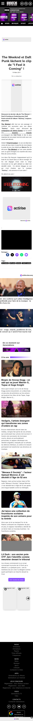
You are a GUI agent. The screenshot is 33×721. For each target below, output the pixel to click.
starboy (18, 263)
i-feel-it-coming (26, 263)
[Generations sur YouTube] (19, 706)
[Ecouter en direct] (22, 3)
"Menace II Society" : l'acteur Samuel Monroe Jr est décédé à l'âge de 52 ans (16, 475)
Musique (15, 23)
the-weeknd (5, 263)
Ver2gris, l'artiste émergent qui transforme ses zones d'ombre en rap (15, 423)
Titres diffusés (16, 653)
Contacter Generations (16, 701)
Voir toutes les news (17, 580)
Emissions (16, 647)
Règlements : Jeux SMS (16, 686)
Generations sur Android (16, 678)
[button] (9, 598)
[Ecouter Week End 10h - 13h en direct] (16, 350)
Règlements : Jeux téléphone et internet (16, 688)
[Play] (2, 16)
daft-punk (12, 263)
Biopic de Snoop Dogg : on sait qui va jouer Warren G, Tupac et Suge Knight (15, 382)
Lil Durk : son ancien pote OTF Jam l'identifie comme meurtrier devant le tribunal (15, 557)
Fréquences (17, 655)
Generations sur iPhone (17, 675)
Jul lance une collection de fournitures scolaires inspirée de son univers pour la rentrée (16, 515)
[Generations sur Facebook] (9, 706)
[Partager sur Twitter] (12, 256)
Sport (23, 23)
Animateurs (16, 649)
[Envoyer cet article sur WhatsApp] (21, 256)
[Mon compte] (30, 3)
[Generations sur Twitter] (14, 706)
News (7, 23)
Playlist (16, 651)
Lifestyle (16, 668)
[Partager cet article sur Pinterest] (16, 256)
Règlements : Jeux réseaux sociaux (16, 683)
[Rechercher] (26, 3)
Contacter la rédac (16, 670)
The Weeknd (12, 149)
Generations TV (16, 694)
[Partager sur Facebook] (7, 256)
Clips (16, 696)
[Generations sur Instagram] (24, 706)
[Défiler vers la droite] (28, 598)
